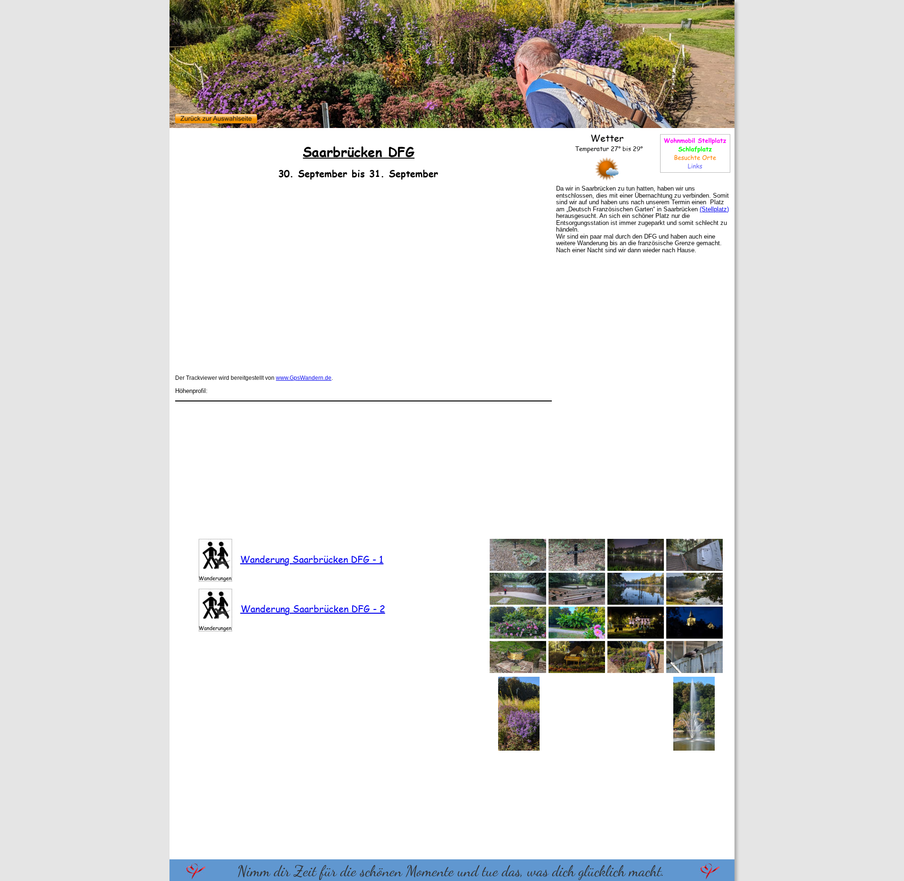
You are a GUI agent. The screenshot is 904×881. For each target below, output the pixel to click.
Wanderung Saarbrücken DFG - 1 (311, 559)
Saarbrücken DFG (331, 608)
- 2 (377, 608)
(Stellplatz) (714, 209)
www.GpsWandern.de (303, 378)
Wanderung (267, 608)
